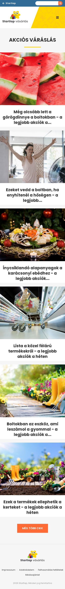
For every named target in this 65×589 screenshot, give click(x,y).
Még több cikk (32, 528)
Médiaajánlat (32, 574)
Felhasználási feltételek (50, 569)
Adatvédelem (26, 569)
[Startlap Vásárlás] (16, 17)
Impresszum (8, 569)
